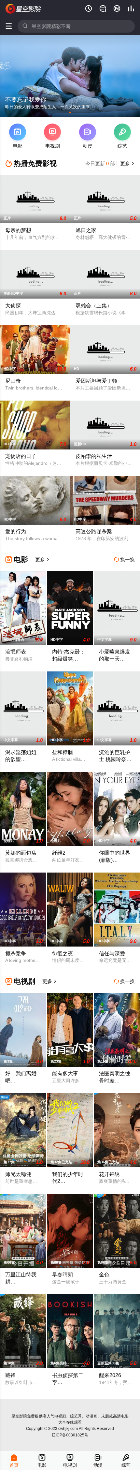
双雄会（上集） (94, 305)
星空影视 (23, 9)
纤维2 (58, 853)
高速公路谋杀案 (94, 531)
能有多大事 (65, 1073)
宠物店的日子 (20, 456)
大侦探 (13, 305)
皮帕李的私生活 (94, 456)
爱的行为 (15, 531)
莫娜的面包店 (20, 853)
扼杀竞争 (15, 953)
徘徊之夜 (62, 953)
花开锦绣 (109, 1174)
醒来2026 (110, 1375)
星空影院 (19, 1416)
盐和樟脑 (62, 752)
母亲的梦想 (18, 230)
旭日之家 (86, 230)
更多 (127, 163)
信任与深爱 (112, 953)
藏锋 (10, 1375)
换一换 (124, 559)
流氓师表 (15, 651)
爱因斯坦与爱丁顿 (96, 381)
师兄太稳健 (18, 1174)
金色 (104, 1274)
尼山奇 (13, 381)
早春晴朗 (62, 1274)
